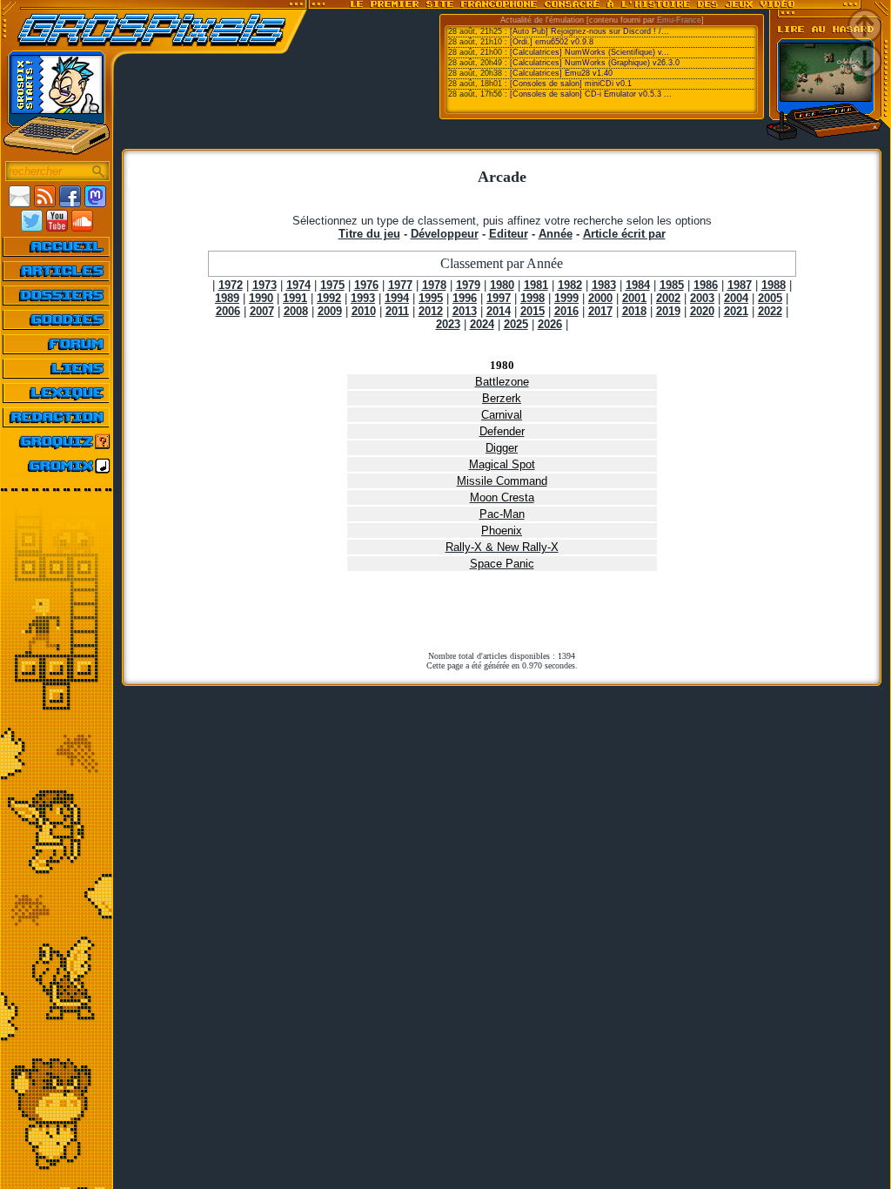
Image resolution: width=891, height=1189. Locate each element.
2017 (600, 311)
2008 (296, 311)
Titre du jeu (369, 233)
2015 (532, 311)
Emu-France (679, 20)
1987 (739, 285)
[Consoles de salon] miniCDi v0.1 (571, 83)
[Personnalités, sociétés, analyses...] (57, 295)
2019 (668, 311)
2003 (702, 298)
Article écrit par (624, 233)
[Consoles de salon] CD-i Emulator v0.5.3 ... (591, 94)
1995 (431, 298)
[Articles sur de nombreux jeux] (57, 271)
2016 (566, 311)
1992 (329, 298)
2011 (397, 311)
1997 (498, 298)
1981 (536, 285)
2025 (516, 324)
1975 (332, 285)
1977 (400, 285)
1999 (566, 298)
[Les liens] (57, 368)
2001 (634, 298)
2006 (228, 311)
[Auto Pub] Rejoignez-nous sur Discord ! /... (589, 31)
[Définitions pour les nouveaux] (57, 392)
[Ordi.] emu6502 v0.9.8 (551, 41)
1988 (773, 285)
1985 (672, 285)
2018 (634, 311)
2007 (262, 311)
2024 (482, 324)
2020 (702, 311)
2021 (736, 311)
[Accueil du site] (57, 246)
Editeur (508, 233)
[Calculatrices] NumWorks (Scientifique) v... (589, 52)
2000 (600, 298)
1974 (298, 285)
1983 (604, 285)
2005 (770, 298)
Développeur (445, 233)
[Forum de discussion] (57, 344)
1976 (366, 285)
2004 (736, 298)
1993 (363, 298)
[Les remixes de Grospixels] (57, 465)
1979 (468, 285)
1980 (502, 285)
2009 (330, 311)
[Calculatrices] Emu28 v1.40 (561, 73)
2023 (448, 324)
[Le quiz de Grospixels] (57, 441)
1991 (295, 298)
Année (556, 233)
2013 (464, 311)
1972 (230, 285)
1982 (570, 285)
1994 (397, 298)
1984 (638, 285)
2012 (431, 311)
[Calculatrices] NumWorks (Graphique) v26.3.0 (595, 62)
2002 (668, 298)
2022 (770, 311)
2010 (364, 311)
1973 (264, 285)
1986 (705, 285)
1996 (464, 298)
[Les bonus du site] (57, 319)
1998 (532, 298)
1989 (227, 298)
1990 (261, 298)
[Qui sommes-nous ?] (57, 417)
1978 (434, 285)
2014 (498, 311)
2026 (550, 324)
